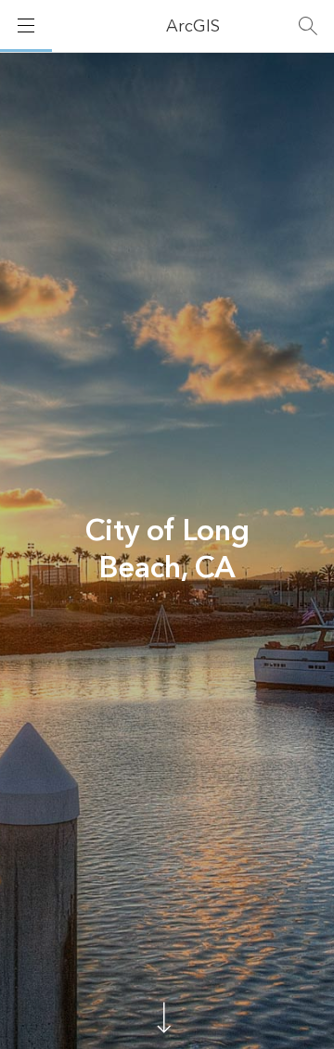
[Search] (308, 26)
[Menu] (26, 26)
